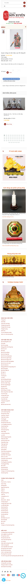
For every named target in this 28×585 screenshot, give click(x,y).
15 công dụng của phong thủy (7, 532)
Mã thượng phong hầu (6, 437)
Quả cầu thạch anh (5, 440)
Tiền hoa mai (4, 447)
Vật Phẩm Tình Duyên (6, 455)
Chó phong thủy (4, 512)
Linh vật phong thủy (5, 411)
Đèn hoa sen (4, 348)
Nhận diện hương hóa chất (7, 543)
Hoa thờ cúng (4, 393)
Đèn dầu (3, 350)
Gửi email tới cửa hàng (6, 566)
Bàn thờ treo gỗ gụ (5, 352)
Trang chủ (3, 320)
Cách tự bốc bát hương (8, 277)
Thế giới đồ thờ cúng (5, 327)
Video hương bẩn (5, 545)
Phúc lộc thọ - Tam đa (6, 482)
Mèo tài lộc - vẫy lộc (5, 500)
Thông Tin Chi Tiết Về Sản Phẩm (11, 79)
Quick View (14, 102)
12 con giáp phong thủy (6, 424)
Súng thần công (4, 442)
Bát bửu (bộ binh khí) (6, 404)
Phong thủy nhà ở (5, 536)
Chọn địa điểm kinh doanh (7, 546)
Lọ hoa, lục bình (4, 397)
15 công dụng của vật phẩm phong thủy (12, 243)
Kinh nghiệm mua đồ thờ (6, 534)
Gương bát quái (4, 420)
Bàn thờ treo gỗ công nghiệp (7, 361)
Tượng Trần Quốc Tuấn (6, 503)
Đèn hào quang (4, 345)
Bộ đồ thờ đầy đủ (5, 370)
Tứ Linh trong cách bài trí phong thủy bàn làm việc (12, 555)
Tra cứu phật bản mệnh (6, 332)
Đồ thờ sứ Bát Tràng (5, 383)
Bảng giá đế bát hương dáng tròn (8, 366)
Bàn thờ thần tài (4, 365)
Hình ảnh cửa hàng (5, 323)
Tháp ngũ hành (4, 444)
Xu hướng (3, 541)
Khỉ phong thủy (4, 469)
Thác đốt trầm (4, 399)
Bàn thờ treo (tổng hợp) (6, 356)
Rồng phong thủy (5, 492)
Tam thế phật (4, 519)
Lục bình (3, 435)
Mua (10, 72)
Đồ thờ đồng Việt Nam (6, 379)
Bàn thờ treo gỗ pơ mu (6, 359)
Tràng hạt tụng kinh (5, 400)
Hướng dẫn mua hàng (9, 81)
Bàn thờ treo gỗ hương (6, 357)
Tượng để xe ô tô (5, 496)
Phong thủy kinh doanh (6, 548)
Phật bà (3, 489)
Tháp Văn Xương (5, 417)
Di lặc (2, 480)
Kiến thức (3, 330)
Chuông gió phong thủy (6, 462)
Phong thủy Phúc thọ (6, 422)
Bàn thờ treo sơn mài (5, 363)
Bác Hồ (2, 523)
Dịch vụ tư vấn (4, 456)
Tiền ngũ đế (3, 449)
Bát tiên (3, 516)
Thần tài (3, 494)
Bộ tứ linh (3, 465)
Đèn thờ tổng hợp (5, 354)
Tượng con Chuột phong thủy (7, 471)
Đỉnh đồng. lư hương (5, 390)
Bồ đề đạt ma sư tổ (5, 517)
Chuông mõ (3, 375)
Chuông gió (3, 419)
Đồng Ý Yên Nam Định (6, 381)
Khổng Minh (4, 485)
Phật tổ (2, 491)
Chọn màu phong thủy (6, 539)
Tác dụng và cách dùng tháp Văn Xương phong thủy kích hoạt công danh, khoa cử (13, 214)
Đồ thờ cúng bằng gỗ (5, 384)
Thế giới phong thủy (5, 325)
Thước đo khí (4, 446)
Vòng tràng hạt (4, 460)
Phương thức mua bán (6, 554)
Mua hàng (9, 124)
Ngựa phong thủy (5, 487)
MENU (3, 27)
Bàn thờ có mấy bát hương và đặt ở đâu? (12, 265)
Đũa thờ (3, 402)
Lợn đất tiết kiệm (5, 505)
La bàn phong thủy (5, 433)
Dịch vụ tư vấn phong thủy (7, 334)
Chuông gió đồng (5, 463)
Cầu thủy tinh (4, 428)
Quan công (3, 483)
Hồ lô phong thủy (5, 429)
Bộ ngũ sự (3, 372)
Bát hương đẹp (4, 368)
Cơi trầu (3, 377)
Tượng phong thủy (5, 453)
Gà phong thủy (4, 467)
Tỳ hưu (2, 498)
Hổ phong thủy (4, 509)
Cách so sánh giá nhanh (6, 552)
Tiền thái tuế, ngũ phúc (6, 451)
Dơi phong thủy (4, 472)
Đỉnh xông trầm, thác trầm (7, 392)
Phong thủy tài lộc (5, 413)
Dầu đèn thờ (4, 386)
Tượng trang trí (4, 501)
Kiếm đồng (3, 431)
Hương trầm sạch (5, 395)
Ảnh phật (3, 343)
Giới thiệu (3, 321)
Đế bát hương (4, 388)
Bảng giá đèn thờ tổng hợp (7, 347)
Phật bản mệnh (4, 438)
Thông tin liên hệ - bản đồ (6, 564)
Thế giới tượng (4, 329)
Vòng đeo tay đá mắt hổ (6, 458)
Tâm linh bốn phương (6, 550)
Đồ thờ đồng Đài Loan (6, 341)
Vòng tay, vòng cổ (5, 415)
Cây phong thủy (4, 426)
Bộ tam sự (3, 374)
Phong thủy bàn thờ (5, 537)
